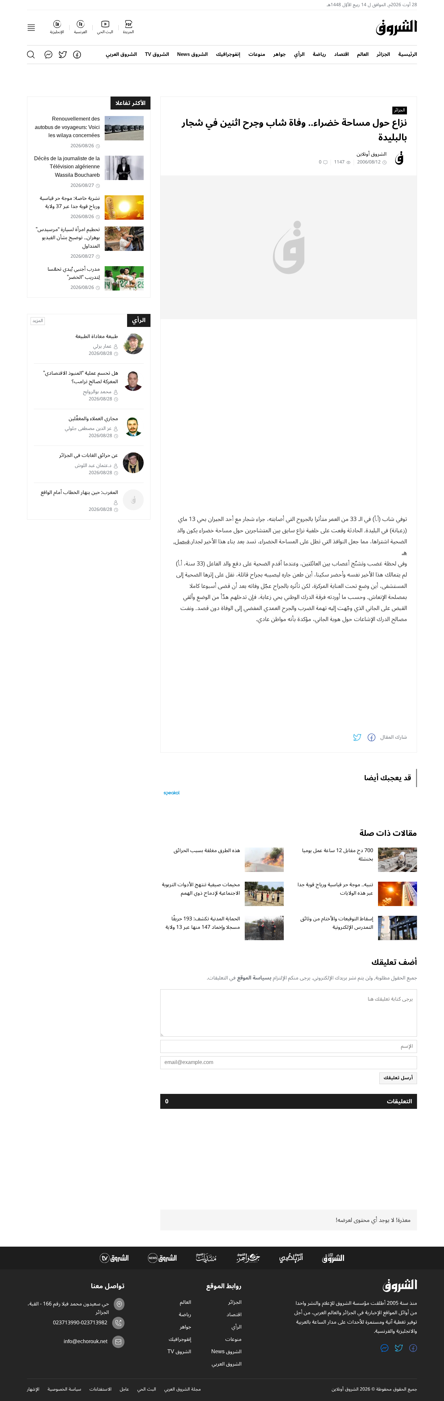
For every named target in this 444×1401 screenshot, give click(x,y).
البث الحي (146, 1389)
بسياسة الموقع (254, 977)
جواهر (279, 54)
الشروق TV (157, 54)
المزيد (38, 321)
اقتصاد (341, 54)
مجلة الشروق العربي (182, 1389)
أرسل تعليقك (398, 1078)
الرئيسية (407, 54)
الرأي (299, 54)
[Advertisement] (288, 369)
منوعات (256, 54)
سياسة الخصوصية (64, 1389)
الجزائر (383, 54)
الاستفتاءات (100, 1389)
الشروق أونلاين (371, 154)
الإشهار (33, 1389)
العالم (363, 54)
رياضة (319, 54)
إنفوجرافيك (228, 54)
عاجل (124, 1389)
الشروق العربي (121, 54)
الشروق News (192, 54)
